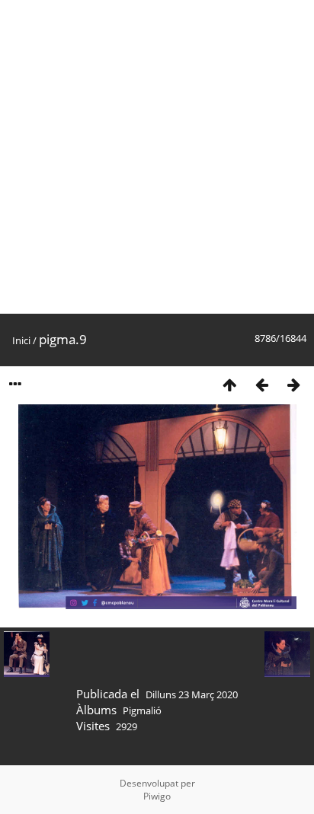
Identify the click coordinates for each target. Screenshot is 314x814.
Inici (21, 340)
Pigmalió (142, 710)
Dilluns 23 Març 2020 (192, 694)
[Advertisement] (157, 157)
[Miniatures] (229, 384)
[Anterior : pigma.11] (261, 384)
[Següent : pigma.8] (293, 384)
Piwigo (157, 796)
